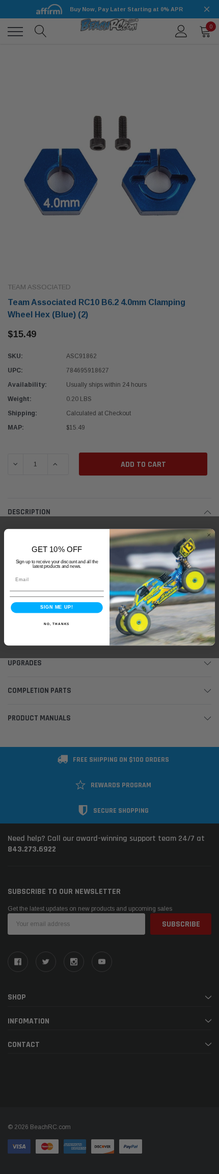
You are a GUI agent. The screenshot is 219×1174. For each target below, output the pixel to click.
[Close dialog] (209, 535)
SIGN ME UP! (56, 607)
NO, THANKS (56, 623)
